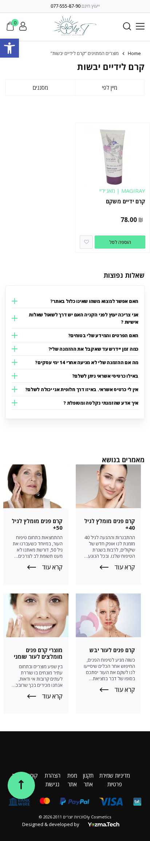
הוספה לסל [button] (120, 242)
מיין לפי (109, 87)
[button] (9, 48)
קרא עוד (124, 567)
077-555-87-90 (65, 6)
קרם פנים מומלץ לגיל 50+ (37, 524)
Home (134, 53)
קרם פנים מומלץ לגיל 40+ (109, 524)
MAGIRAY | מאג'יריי (122, 190)
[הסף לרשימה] (86, 242)
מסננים (40, 87)
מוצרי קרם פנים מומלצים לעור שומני (38, 653)
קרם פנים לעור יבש (112, 650)
